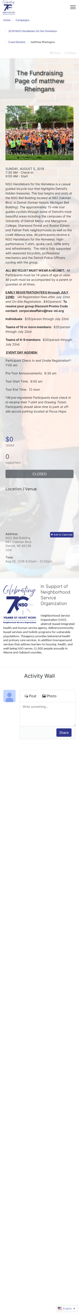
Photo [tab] (52, 696)
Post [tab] (32, 696)
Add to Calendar (63, 534)
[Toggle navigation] (73, 7)
